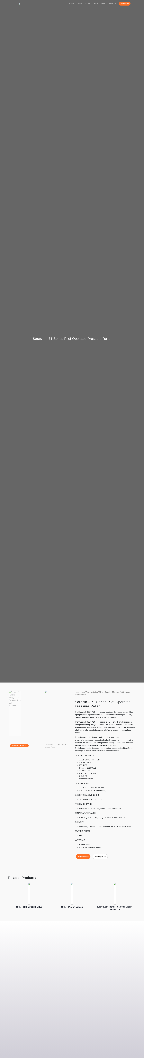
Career (95, 4)
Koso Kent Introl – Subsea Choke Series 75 (115, 908)
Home (77, 692)
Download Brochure (19, 745)
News (103, 4)
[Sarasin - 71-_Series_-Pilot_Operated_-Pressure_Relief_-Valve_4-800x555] (46, 692)
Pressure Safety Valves (94, 692)
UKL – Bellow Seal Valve (29, 907)
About (79, 4)
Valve (53, 747)
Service (87, 4)
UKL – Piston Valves (72, 907)
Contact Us (112, 4)
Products (71, 4)
